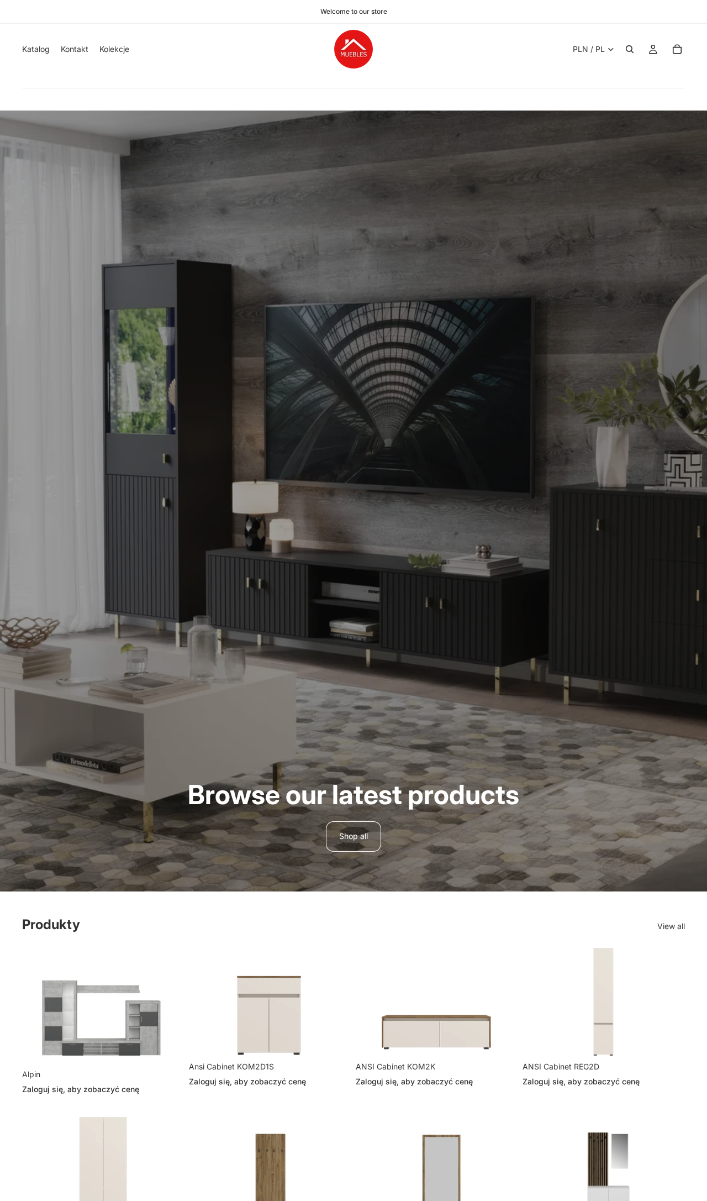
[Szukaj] (630, 49)
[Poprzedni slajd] (38, 1006)
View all (671, 926)
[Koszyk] (677, 49)
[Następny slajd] (167, 1006)
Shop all (353, 836)
